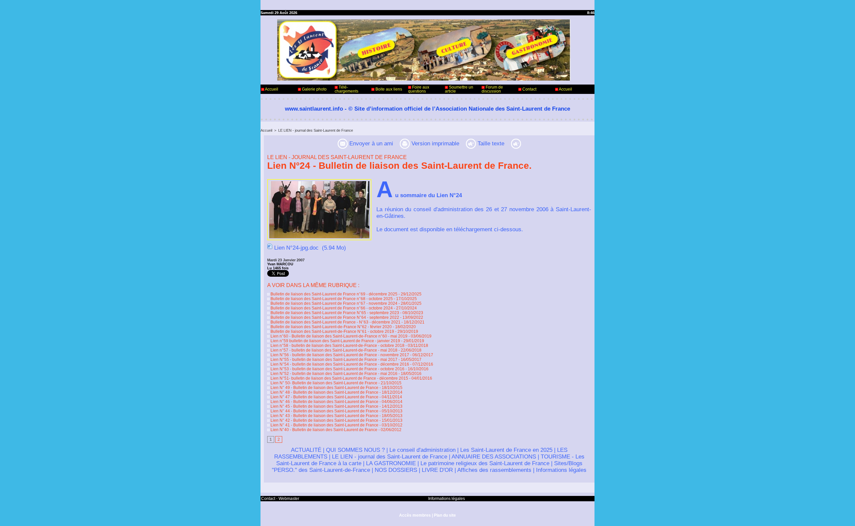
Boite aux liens (388, 89)
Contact (528, 89)
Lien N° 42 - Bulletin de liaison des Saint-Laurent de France (324, 420)
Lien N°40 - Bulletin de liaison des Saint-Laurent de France (323, 429)
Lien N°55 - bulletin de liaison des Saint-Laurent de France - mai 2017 (333, 359)
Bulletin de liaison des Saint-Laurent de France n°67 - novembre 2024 (333, 303)
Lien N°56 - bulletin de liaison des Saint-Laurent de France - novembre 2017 (339, 355)
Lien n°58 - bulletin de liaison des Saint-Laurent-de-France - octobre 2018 (337, 345)
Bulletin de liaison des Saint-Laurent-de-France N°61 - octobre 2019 (332, 331)
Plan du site (445, 515)
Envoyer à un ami (370, 143)
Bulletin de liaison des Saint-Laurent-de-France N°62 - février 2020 (331, 326)
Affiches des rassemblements (494, 470)
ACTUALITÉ (306, 450)
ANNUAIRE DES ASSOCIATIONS (494, 456)
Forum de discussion (492, 89)
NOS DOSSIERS (396, 470)
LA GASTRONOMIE (391, 463)
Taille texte (490, 143)
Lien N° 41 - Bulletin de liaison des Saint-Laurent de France (324, 425)
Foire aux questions (418, 89)
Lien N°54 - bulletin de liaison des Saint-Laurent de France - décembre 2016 (339, 364)
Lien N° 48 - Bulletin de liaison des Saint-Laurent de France (324, 392)
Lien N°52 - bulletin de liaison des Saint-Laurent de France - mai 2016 (333, 373)
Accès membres (415, 515)
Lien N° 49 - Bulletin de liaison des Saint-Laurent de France (324, 387)
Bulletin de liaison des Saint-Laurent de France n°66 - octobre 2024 (331, 308)
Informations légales (561, 470)
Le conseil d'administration (422, 450)
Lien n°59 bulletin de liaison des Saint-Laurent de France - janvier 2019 (335, 341)
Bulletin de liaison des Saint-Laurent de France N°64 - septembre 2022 (334, 317)
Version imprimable (434, 143)
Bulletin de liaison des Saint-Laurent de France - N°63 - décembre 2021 (335, 322)
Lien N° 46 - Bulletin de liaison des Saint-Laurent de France (324, 401)
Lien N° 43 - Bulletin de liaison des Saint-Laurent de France (324, 415)
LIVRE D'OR (437, 470)
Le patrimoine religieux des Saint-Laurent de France (484, 463)
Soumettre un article (459, 89)
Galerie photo (314, 89)
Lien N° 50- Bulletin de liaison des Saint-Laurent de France (323, 383)
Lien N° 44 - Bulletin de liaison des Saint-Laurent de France (324, 411)
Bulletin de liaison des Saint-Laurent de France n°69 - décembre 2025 (333, 294)
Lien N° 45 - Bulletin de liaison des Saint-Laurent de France (324, 406)
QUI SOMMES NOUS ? (355, 450)
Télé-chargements (346, 89)
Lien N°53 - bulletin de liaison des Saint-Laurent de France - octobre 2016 (337, 369)
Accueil (271, 89)
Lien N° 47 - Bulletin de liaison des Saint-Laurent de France (324, 397)
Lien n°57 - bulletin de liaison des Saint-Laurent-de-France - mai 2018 (333, 350)
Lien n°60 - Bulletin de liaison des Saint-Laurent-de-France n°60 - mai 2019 (338, 336)
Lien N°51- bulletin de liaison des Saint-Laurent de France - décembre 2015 (339, 378)
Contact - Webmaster (280, 498)
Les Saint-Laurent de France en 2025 (506, 450)
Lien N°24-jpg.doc (296, 248)
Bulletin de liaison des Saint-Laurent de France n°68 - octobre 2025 (331, 298)
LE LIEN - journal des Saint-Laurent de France (315, 130)
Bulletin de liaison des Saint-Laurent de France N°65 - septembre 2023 (334, 312)
